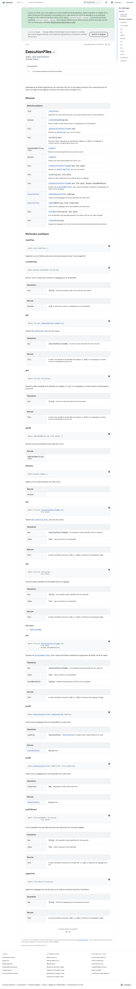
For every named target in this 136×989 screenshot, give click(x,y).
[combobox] (93, 2)
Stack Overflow (96, 970)
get (50, 129)
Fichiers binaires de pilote (10, 973)
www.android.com (97, 964)
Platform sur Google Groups (55, 970)
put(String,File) (63, 169)
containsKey (53, 120)
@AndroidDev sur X (53, 960)
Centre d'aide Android (98, 957)
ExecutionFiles (33, 194)
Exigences (5, 960)
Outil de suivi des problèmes (100, 973)
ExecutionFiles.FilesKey (61, 129)
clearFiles (53, 111)
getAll (51, 148)
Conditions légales (34, 985)
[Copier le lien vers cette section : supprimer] (37, 874)
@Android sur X (52, 957)
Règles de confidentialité (57, 985)
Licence (44, 985)
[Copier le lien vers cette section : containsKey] (39, 262)
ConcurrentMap (35, 630)
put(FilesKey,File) (64, 187)
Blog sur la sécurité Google (55, 967)
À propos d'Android (8, 985)
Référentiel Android (8, 957)
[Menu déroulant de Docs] (23, 2)
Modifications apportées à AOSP (63, 22)
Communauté (21, 985)
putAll (51, 194)
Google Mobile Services (98, 967)
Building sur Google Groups (55, 973)
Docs (19, 2)
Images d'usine (7, 970)
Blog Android (51, 964)
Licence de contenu (82, 940)
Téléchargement (7, 964)
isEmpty (52, 157)
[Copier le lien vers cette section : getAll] (33, 428)
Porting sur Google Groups (55, 976)
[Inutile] (109, 44)
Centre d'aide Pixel (97, 960)
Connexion (130, 2)
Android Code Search (36, 2)
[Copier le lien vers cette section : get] (31, 315)
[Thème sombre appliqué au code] (109, 246)
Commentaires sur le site (75, 985)
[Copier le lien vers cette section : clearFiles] (36, 240)
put (50, 166)
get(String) (61, 132)
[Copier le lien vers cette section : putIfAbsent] (39, 809)
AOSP (27, 44)
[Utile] (106, 44)
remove (51, 220)
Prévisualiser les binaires (9, 967)
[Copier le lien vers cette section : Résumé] (37, 98)
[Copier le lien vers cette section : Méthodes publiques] (51, 234)
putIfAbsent (53, 212)
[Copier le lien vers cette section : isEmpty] (35, 466)
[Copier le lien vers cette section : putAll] (33, 706)
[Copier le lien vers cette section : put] (31, 502)
